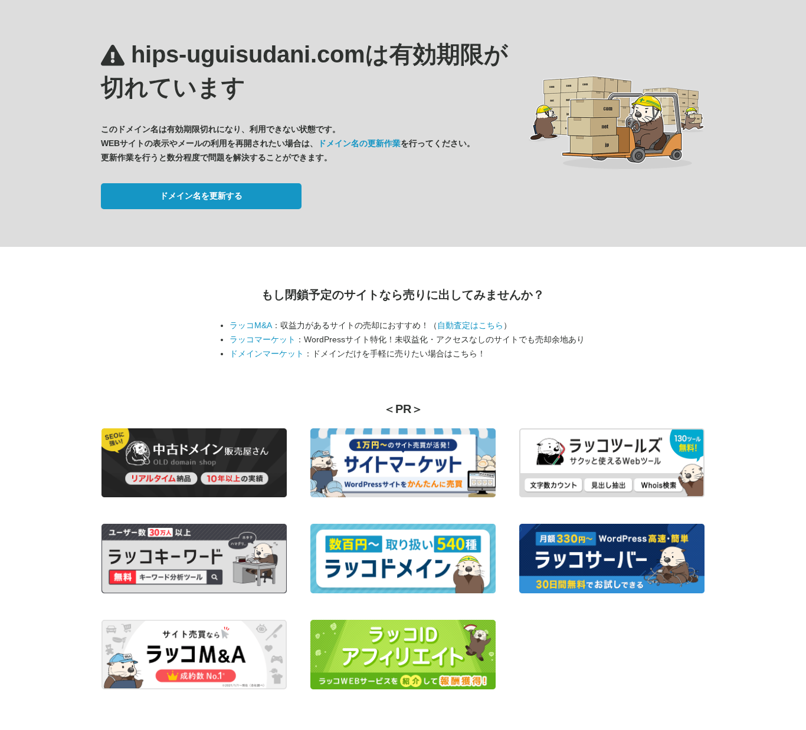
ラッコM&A (251, 325)
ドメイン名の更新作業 (359, 143)
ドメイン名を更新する (201, 195)
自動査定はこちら (470, 325)
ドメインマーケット (267, 353)
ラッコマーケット (263, 339)
